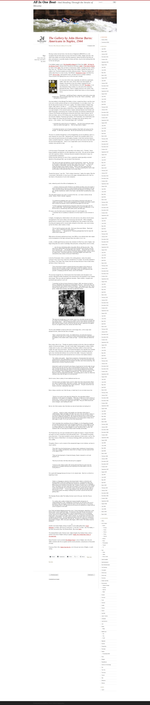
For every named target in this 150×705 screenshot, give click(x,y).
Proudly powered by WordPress (40, 703)
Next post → (91, 574)
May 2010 (104, 384)
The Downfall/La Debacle (69, 64)
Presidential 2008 (106, 653)
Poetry (104, 534)
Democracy (104, 572)
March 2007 (104, 485)
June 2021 (104, 70)
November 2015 (105, 210)
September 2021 (105, 62)
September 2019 (105, 91)
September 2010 (105, 374)
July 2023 (104, 48)
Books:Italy (43, 57)
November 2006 (105, 495)
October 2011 (104, 339)
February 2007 (105, 487)
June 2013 (104, 286)
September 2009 (105, 405)
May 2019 (104, 101)
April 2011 (104, 355)
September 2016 (105, 183)
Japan (104, 554)
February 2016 (105, 202)
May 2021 (104, 72)
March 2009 (104, 421)
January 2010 (104, 395)
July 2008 (104, 442)
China (104, 552)
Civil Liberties (104, 567)
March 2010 (104, 390)
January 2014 (104, 268)
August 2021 (104, 64)
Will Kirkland (57, 45)
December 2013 (105, 271)
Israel (104, 638)
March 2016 (104, 199)
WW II (44, 61)
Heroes (103, 608)
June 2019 (104, 99)
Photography (105, 542)
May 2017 (104, 162)
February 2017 (105, 170)
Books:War (37, 59)
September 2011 (105, 342)
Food (103, 600)
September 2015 (105, 215)
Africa (103, 520)
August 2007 (104, 471)
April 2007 (104, 482)
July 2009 (104, 411)
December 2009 (105, 397)
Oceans (104, 587)
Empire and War (105, 580)
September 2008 (105, 437)
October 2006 (104, 498)
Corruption (104, 570)
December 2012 (105, 302)
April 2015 (104, 228)
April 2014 (104, 260)
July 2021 (104, 67)
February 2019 (105, 107)
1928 (81, 66)
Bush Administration (106, 564)
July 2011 (104, 347)
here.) (80, 529)
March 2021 (104, 75)
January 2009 (104, 427)
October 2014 (104, 244)
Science (105, 536)
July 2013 (104, 284)
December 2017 (105, 144)
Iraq (103, 635)
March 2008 (104, 453)
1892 (85, 64)
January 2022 (104, 54)
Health (103, 605)
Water (104, 591)
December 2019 (105, 85)
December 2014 (105, 239)
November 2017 (105, 146)
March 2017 (104, 167)
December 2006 (105, 493)
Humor (103, 610)
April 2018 (104, 133)
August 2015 (104, 218)
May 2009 (104, 416)
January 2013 (104, 300)
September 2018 (105, 120)
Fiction (67, 45)
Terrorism (104, 672)
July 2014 (104, 252)
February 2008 (105, 456)
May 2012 (104, 321)
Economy (104, 578)
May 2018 (104, 130)
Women (103, 683)
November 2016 (105, 178)
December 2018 (105, 112)
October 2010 (104, 371)
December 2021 (105, 56)
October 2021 (104, 59)
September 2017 (105, 152)
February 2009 (105, 424)
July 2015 (104, 220)
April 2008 (104, 450)
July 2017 (104, 157)
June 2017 (104, 159)
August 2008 (104, 440)
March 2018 (104, 136)
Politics (103, 651)
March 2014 (104, 263)
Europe (103, 594)
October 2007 (104, 466)
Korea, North (105, 556)
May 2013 (104, 289)
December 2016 (105, 175)
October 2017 (104, 149)
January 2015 (104, 236)
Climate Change (106, 585)
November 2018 (105, 115)
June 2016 (104, 191)
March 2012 (104, 326)
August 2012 (104, 313)
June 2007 (104, 477)
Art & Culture (104, 523)
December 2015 (105, 207)
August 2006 (104, 503)
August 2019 (104, 93)
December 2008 (105, 429)
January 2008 (104, 458)
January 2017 (104, 173)
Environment (104, 583)
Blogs (104, 628)
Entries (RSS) (104, 39)
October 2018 (104, 117)
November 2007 (105, 464)
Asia (102, 550)
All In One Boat (44, 2)
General (103, 602)
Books (63, 45)
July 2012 (104, 315)
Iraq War (103, 613)
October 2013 (104, 276)
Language (104, 618)
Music (104, 540)
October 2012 (104, 308)
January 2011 (104, 363)
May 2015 (104, 226)
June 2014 (104, 255)
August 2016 (104, 186)
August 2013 (104, 281)
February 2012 (105, 329)
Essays (105, 527)
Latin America (104, 621)
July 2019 (104, 96)
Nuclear (103, 643)
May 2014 (104, 257)
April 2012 (104, 323)
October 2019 (104, 88)
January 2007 (104, 490)
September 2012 (105, 310)
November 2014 (105, 241)
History (105, 531)
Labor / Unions (105, 616)
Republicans (104, 661)
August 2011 (104, 345)
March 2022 (104, 51)
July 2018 (104, 125)
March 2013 (104, 294)
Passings (103, 648)
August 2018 (104, 122)
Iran (103, 633)
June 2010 (104, 382)
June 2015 (104, 223)
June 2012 (104, 318)
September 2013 (105, 278)
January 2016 (104, 204)
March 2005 (104, 511)
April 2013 (104, 292)
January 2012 (104, 331)
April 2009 (104, 419)
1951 (59, 67)
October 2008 (104, 434)
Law (102, 623)
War (70, 45)
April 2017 (104, 165)
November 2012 (105, 305)
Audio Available (105, 559)
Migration (103, 641)
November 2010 (105, 368)
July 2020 (104, 80)
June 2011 (104, 350)
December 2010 (105, 366)
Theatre (104, 545)
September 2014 (105, 247)
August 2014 (104, 249)
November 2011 (105, 337)
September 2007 (105, 469)
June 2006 (104, 509)
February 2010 (105, 392)
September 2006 (105, 501)
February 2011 (105, 360)
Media (103, 626)
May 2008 (104, 448)
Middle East (104, 631)
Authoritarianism (105, 562)
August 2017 (104, 154)
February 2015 (105, 234)
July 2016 (104, 189)
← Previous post (54, 574)
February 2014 (105, 265)
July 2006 (104, 506)
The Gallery (87, 85)
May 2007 (104, 479)
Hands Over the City (65, 547)
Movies (104, 538)
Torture (103, 675)
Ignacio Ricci (61, 703)
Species (104, 589)
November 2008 (105, 432)
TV (103, 547)
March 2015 (104, 231)
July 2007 (104, 474)
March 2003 (104, 514)
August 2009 (104, 408)
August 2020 (104, 77)
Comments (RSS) (105, 42)
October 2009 (104, 403)
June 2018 (104, 128)
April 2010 (104, 387)
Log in (103, 689)
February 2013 (105, 297)
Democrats (104, 575)
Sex (102, 667)
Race (103, 656)
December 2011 (105, 334)
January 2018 (104, 141)
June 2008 (104, 445)
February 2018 (105, 138)
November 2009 (105, 400)
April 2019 (104, 104)
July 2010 (104, 379)
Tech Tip (103, 669)
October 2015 (104, 212)
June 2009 (104, 413)
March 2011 (104, 358)
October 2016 (104, 181)
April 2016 (104, 196)
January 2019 (104, 109)
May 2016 (104, 194)
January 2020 (104, 83)
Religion (103, 659)
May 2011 (104, 352)
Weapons (104, 680)
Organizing (104, 646)
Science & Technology (106, 664)
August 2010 (104, 376)
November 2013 (105, 273)
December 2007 (105, 461)
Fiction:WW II (42, 59)
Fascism (103, 597)
